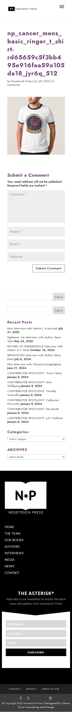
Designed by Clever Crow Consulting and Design (44, 705)
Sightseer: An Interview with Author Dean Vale (34, 339)
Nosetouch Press (21, 81)
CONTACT (12, 572)
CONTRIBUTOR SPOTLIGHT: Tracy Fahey (34, 373)
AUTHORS (12, 546)
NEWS (9, 566)
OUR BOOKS (14, 540)
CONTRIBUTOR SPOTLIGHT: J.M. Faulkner (35, 418)
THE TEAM (12, 533)
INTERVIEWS (14, 553)
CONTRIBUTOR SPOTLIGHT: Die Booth (33, 409)
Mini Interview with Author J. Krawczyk (32, 328)
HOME (9, 527)
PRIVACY (31, 688)
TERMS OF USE (50, 688)
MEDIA (9, 559)
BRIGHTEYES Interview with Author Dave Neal (34, 357)
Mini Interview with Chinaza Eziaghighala (34, 364)
